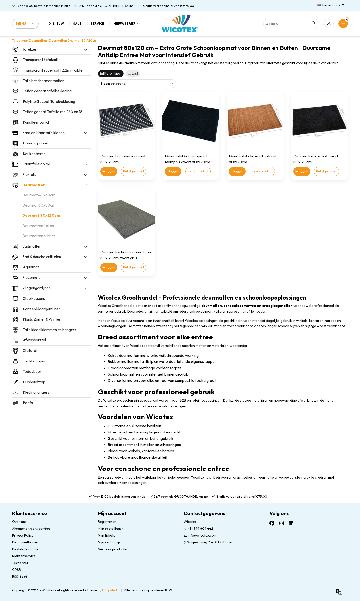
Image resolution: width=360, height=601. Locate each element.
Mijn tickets (106, 535)
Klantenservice (24, 556)
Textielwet (20, 563)
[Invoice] (340, 593)
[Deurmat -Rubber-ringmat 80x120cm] (126, 120)
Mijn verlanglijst (110, 542)
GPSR (16, 569)
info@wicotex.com (202, 535)
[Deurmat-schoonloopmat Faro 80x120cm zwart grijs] (126, 216)
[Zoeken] (314, 23)
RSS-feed (19, 576)
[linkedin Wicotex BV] (291, 523)
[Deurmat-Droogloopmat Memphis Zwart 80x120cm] (190, 120)
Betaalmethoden (25, 542)
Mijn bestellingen (111, 528)
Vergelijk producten (113, 549)
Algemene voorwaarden (31, 528)
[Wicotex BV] (180, 23)
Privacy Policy (22, 535)
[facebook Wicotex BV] (271, 523)
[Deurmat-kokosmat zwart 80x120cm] (319, 120)
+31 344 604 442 (200, 528)
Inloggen (108, 171)
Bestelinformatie (25, 549)
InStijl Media (111, 590)
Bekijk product (133, 171)
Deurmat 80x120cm (82, 40)
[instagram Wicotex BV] (281, 523)
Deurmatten (58, 40)
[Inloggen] (329, 23)
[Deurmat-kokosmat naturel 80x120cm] (255, 120)
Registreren (107, 521)
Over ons (19, 521)
